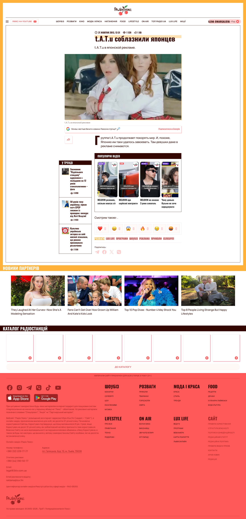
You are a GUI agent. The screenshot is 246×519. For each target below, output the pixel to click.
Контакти (212, 450)
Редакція (212, 459)
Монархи (109, 392)
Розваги (71, 21)
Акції (183, 21)
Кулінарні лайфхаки (217, 401)
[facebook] (104, 252)
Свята (142, 405)
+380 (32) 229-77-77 (17, 451)
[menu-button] (7, 21)
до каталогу (123, 366)
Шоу (107, 401)
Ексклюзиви (111, 405)
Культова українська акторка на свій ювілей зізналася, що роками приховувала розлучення (79, 237)
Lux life (173, 21)
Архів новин (214, 455)
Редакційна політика (218, 441)
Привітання (110, 428)
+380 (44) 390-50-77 (17, 460)
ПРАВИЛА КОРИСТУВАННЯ (219, 424)
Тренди (177, 401)
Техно (108, 433)
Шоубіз (60, 21)
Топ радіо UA (158, 21)
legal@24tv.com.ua (16, 470)
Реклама (144, 238)
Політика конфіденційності (221, 433)
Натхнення (111, 21)
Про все (108, 424)
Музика (108, 409)
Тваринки (143, 396)
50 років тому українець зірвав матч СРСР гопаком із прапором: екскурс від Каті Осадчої (79, 209)
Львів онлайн (180, 441)
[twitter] (111, 252)
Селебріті (168, 238)
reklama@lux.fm (14, 480)
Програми (122, 238)
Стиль (177, 396)
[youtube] (58, 387)
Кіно (81, 21)
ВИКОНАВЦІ (144, 428)
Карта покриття (181, 437)
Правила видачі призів (219, 446)
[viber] (118, 252)
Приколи (156, 238)
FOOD (123, 21)
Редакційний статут (218, 437)
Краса (176, 392)
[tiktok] (48, 387)
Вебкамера (179, 433)
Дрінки (211, 396)
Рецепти (212, 392)
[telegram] (97, 252)
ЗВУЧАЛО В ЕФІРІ (146, 433)
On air (145, 21)
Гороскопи (144, 401)
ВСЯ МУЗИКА (144, 424)
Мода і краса (94, 21)
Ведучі (177, 424)
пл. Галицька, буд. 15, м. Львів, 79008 (62, 451)
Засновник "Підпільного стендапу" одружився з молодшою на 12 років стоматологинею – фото (79, 179)
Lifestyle (134, 21)
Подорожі (109, 437)
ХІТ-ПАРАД (143, 437)
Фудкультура (214, 405)
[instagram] (19, 387)
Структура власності (218, 428)
